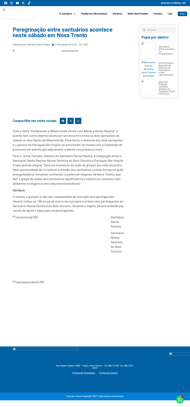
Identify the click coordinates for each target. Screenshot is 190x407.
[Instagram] (11, 3)
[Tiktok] (29, 3)
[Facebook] (5, 3)
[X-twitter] (23, 3)
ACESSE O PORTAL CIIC (173, 3)
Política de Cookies (108, 373)
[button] (63, 121)
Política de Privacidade (83, 373)
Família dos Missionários (94, 13)
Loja (170, 13)
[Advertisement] (158, 203)
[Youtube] (17, 3)
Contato (157, 13)
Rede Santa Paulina (138, 13)
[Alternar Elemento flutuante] (180, 400)
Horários (117, 13)
